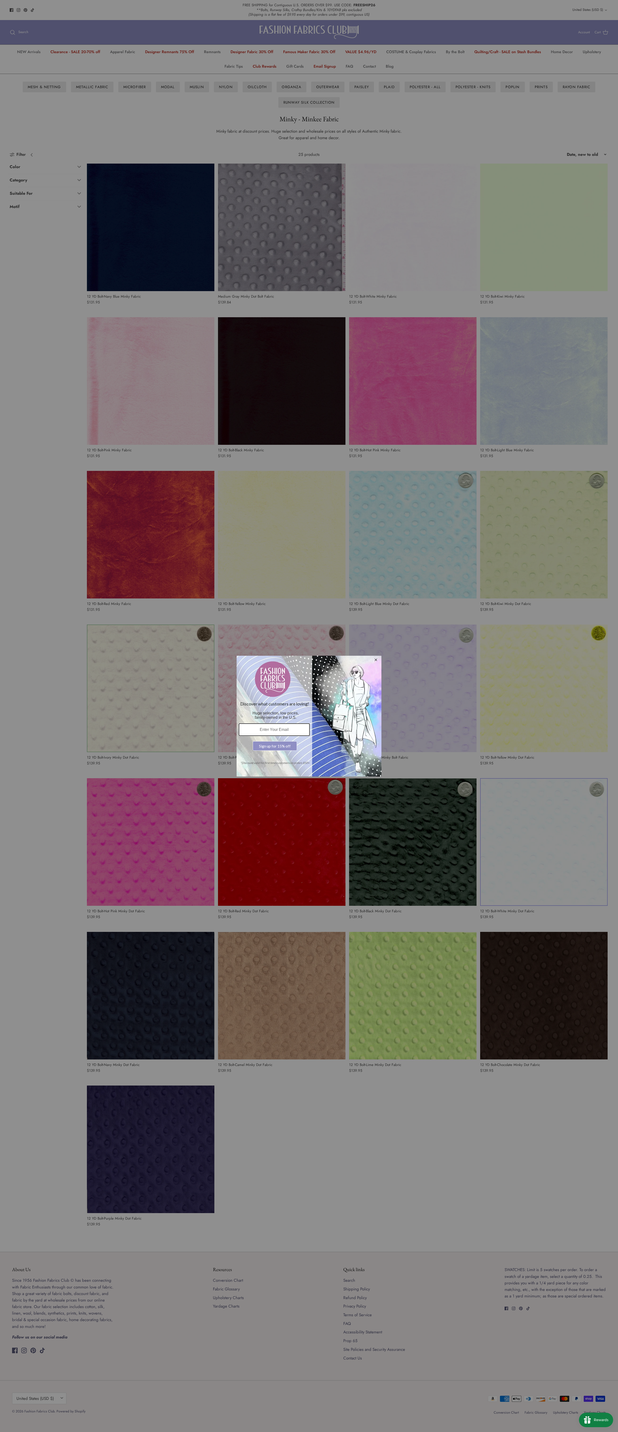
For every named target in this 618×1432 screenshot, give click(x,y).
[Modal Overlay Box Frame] (309, 716)
